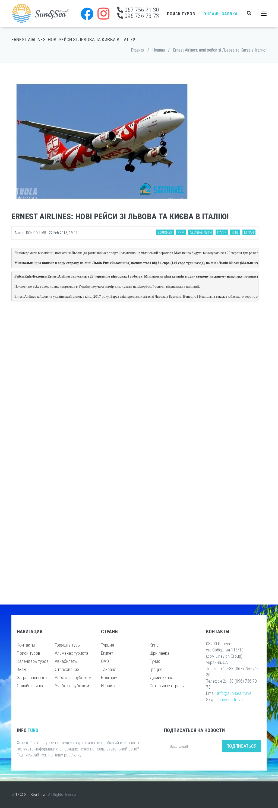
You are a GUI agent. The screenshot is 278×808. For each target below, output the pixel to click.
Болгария (109, 677)
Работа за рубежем (73, 677)
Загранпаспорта (32, 677)
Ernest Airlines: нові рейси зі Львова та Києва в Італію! (220, 50)
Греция (156, 669)
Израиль (108, 685)
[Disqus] (134, 378)
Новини (158, 50)
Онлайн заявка (30, 685)
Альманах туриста (71, 653)
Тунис (155, 661)
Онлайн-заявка (220, 13)
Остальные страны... (169, 685)
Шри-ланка (159, 653)
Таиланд (108, 669)
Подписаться (241, 746)
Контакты (26, 645)
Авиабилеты (66, 661)
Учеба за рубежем (72, 685)
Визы (21, 669)
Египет (107, 653)
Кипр (154, 645)
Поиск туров (181, 13)
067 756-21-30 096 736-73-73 (141, 12)
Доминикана (161, 677)
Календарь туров (33, 661)
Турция (107, 645)
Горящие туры (67, 645)
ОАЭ (105, 661)
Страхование (67, 669)
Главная (137, 50)
